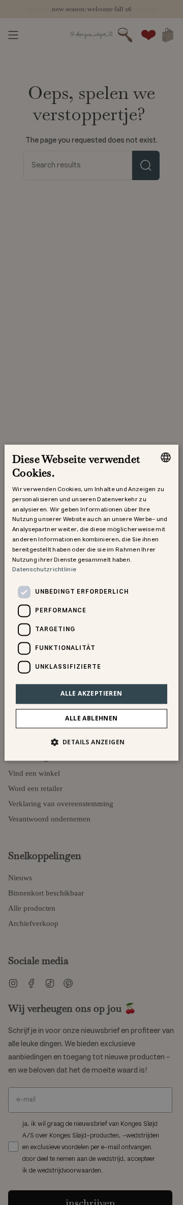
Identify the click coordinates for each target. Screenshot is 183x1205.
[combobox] (166, 457)
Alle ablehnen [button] (91, 718)
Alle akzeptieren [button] (91, 694)
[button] (91, 742)
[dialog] (91, 602)
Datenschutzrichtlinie (44, 570)
